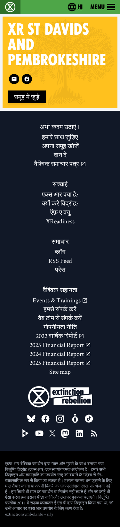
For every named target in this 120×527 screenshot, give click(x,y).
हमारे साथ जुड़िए (60, 137)
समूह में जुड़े (26, 97)
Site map (60, 371)
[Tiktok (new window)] (89, 418)
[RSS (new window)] (94, 433)
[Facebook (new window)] (27, 79)
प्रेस (60, 269)
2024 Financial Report (57, 354)
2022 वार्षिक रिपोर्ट (57, 336)
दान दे (60, 155)
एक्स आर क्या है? (60, 194)
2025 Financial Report (57, 362)
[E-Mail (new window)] (14, 79)
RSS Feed (60, 260)
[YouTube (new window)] (39, 433)
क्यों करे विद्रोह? (60, 203)
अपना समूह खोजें (60, 146)
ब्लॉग (60, 252)
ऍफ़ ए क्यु (60, 212)
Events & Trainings (57, 300)
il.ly (50, 514)
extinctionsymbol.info (24, 514)
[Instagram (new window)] (60, 418)
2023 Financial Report (57, 345)
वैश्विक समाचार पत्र (57, 164)
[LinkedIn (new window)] (79, 433)
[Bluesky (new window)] (31, 418)
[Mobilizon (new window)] (75, 418)
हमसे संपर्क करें (60, 309)
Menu (97, 7)
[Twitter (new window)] (52, 433)
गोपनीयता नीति (60, 327)
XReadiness (60, 221)
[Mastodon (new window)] (65, 433)
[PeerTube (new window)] (25, 433)
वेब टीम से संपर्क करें (60, 318)
